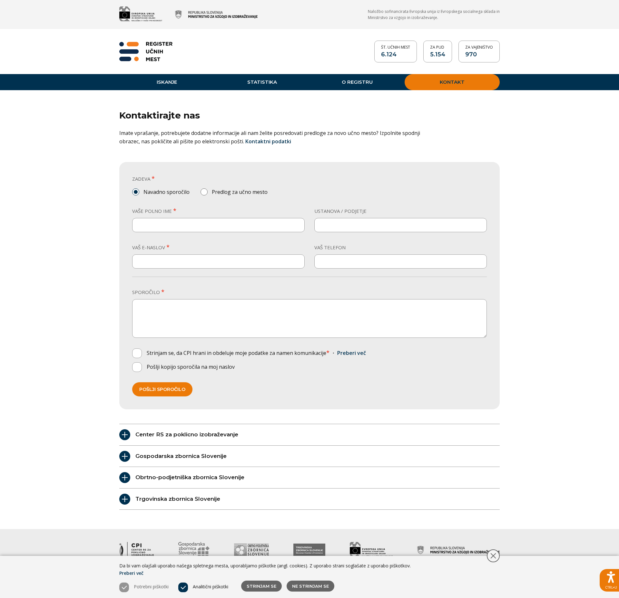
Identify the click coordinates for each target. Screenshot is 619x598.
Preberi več (351, 352)
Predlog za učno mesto (240, 191)
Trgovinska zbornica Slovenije (177, 499)
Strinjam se (261, 586)
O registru (357, 82)
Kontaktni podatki (268, 141)
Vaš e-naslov (151, 247)
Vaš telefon (330, 247)
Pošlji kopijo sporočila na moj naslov (191, 366)
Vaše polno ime (154, 210)
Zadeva (143, 178)
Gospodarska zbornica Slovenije (181, 456)
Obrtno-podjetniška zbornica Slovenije (189, 477)
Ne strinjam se (310, 586)
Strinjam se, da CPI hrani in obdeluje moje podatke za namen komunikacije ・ (256, 352)
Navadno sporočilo (166, 191)
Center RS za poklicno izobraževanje (186, 434)
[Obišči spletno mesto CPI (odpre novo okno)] (136, 550)
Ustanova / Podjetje (340, 211)
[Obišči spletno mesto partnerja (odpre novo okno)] (140, 14)
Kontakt (452, 82)
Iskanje (167, 82)
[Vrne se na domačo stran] (145, 51)
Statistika (262, 82)
